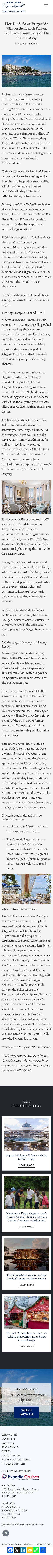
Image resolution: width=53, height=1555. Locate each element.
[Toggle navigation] (46, 5)
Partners (8, 1443)
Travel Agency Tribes (42, 1544)
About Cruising (11, 1455)
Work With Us (26, 1412)
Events (6, 1451)
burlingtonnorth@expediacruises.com (24, 1524)
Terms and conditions (16, 1459)
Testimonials (10, 1447)
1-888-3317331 (13, 1514)
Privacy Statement (13, 1463)
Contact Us (9, 1439)
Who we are (9, 1435)
